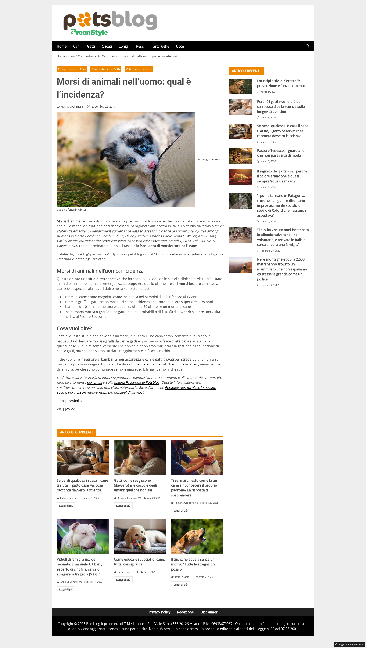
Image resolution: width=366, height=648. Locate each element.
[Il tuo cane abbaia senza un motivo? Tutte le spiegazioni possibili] (197, 536)
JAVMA (70, 409)
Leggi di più (66, 505)
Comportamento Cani (72, 69)
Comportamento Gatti (106, 69)
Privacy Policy (159, 612)
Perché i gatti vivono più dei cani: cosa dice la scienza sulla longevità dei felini (281, 106)
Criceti (107, 46)
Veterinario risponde (139, 69)
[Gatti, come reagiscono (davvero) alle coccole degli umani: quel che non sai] (140, 457)
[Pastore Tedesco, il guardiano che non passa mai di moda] (240, 156)
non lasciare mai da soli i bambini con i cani (163, 364)
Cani (76, 46)
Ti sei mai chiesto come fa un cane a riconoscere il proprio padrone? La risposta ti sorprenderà (194, 488)
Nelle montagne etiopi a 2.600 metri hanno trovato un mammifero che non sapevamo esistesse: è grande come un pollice (282, 269)
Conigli (124, 46)
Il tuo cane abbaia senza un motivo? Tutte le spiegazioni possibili (193, 564)
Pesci (140, 46)
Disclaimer (209, 612)
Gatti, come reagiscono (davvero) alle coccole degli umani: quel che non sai (135, 485)
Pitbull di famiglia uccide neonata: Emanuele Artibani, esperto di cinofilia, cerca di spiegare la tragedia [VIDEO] (79, 566)
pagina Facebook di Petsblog (136, 382)
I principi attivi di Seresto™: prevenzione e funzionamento (281, 83)
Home (62, 46)
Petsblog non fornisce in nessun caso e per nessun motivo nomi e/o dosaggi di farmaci (136, 390)
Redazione (185, 612)
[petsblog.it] (110, 23)
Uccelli (181, 46)
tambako (75, 400)
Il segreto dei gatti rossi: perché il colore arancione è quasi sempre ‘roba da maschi (282, 176)
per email (94, 382)
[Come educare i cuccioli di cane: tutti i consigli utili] (140, 536)
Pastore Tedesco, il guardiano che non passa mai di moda (281, 153)
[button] (307, 46)
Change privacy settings (349, 644)
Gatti (91, 46)
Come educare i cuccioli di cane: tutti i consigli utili (139, 562)
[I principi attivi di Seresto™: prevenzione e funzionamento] (240, 86)
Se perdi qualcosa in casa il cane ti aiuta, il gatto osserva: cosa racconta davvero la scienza (82, 485)
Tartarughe (160, 46)
